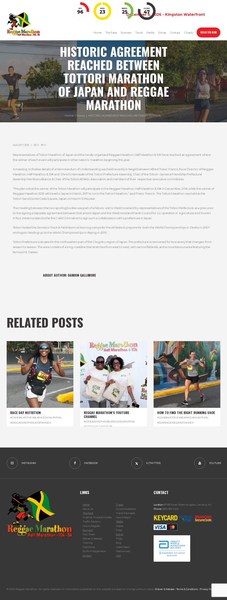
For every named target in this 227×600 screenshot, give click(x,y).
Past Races (89, 547)
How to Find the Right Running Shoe (186, 412)
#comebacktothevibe (23, 417)
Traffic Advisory (91, 521)
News (80, 115)
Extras (119, 534)
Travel (119, 504)
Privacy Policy (207, 589)
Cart (118, 555)
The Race (88, 513)
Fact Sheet (89, 534)
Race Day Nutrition (25, 412)
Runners (88, 530)
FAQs (119, 538)
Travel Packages (125, 513)
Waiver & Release (92, 538)
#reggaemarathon (22, 422)
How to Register (91, 526)
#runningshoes (167, 422)
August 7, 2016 (21, 145)
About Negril (123, 517)
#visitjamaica (43, 422)
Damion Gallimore (82, 275)
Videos (119, 526)
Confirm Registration (94, 551)
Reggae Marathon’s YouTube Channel (106, 414)
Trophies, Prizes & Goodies (97, 517)
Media (119, 521)
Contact (87, 555)
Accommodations (126, 508)
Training (88, 542)
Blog (118, 542)
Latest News (122, 547)
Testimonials (123, 551)
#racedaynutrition (49, 417)
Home (69, 115)
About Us (88, 508)
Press (119, 530)
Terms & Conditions (187, 589)
